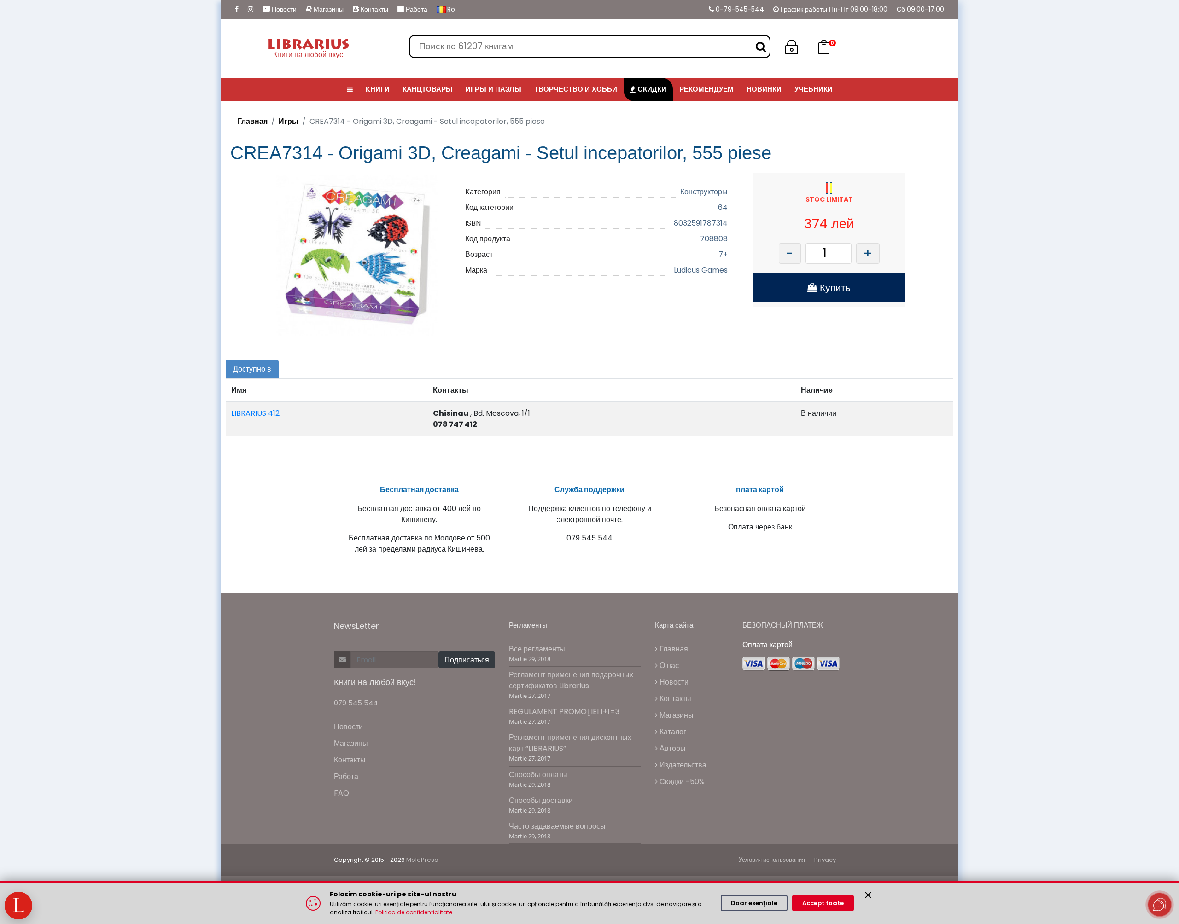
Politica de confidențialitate (413, 912)
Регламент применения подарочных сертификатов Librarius (571, 680)
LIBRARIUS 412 (255, 413)
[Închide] (868, 895)
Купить (834, 287)
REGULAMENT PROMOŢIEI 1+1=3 (564, 711)
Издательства (682, 765)
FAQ (341, 793)
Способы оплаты (538, 774)
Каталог (672, 731)
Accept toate (823, 903)
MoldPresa (422, 859)
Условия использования (772, 859)
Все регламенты (537, 649)
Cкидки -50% (681, 781)
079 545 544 (356, 703)
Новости (283, 9)
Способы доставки (541, 800)
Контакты (373, 9)
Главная (253, 121)
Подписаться (466, 660)
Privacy (825, 859)
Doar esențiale (754, 903)
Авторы (672, 748)
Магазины (328, 9)
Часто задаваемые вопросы (557, 826)
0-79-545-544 (739, 9)
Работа (415, 9)
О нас (668, 665)
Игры (288, 121)
